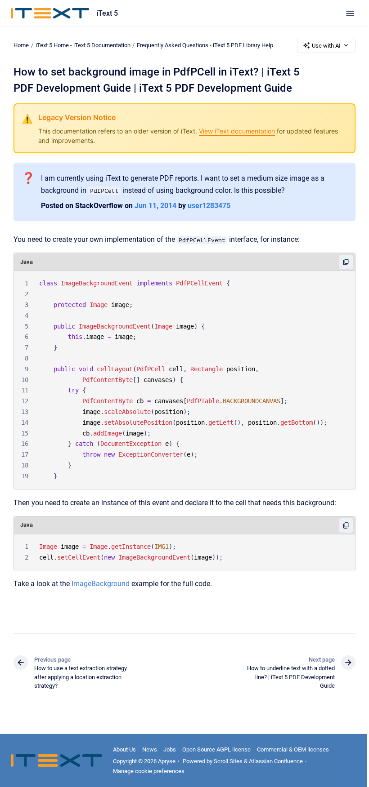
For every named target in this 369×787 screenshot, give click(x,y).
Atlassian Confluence (276, 761)
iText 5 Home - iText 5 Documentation (83, 45)
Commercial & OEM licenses (293, 749)
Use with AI (326, 45)
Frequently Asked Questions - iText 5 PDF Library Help (205, 45)
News (149, 749)
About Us (124, 749)
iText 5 (107, 13)
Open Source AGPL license (216, 749)
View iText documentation (237, 131)
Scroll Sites (228, 761)
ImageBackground (101, 583)
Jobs (169, 749)
